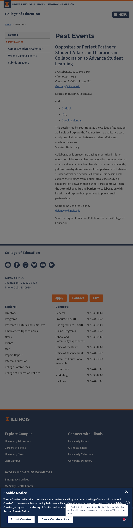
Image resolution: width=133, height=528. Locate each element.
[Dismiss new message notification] (128, 503)
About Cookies (21, 519)
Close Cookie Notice (55, 519)
